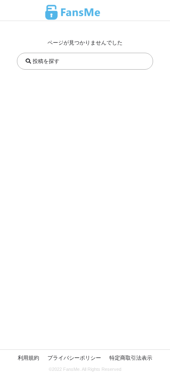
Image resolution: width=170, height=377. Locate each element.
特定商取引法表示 (130, 358)
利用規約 (28, 358)
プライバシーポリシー (74, 358)
